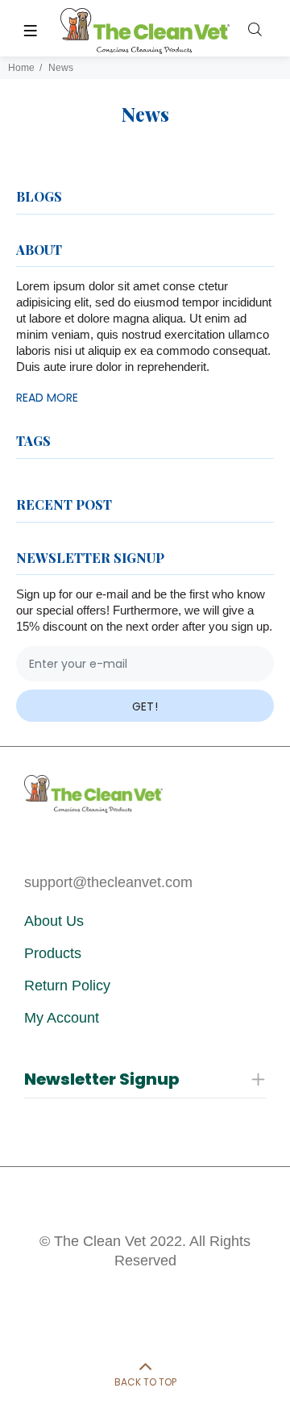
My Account (61, 1018)
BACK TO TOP (145, 1382)
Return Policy (67, 985)
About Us (54, 921)
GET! (145, 706)
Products (52, 953)
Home (21, 67)
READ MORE (47, 398)
